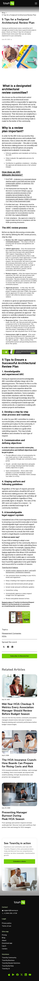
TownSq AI (6, 969)
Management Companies (11, 633)
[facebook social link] (17, 974)
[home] (9, 3)
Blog (3, 938)
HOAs (4, 636)
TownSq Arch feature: (10, 568)
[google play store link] (13, 974)
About (4, 940)
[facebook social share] (8, 647)
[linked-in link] (26, 974)
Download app (7, 943)
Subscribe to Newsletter (19, 656)
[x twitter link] (21, 974)
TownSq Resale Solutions (11, 963)
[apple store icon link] (9, 974)
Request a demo (7, 602)
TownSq (27, 548)
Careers (4, 949)
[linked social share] (12, 647)
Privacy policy (6, 923)
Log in (4, 946)
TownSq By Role (8, 966)
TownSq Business (8, 960)
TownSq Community (9, 958)
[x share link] (4, 647)
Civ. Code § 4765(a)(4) (20, 215)
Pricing (4, 935)
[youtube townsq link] (30, 974)
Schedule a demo (19, 861)
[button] (35, 3)
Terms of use (6, 926)
